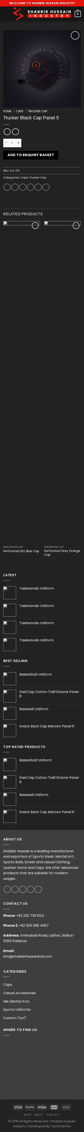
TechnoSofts (61, 1126)
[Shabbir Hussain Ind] (42, 14)
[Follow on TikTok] (22, 889)
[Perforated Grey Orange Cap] (62, 382)
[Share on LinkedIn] (46, 187)
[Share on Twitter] (22, 187)
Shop (27, 1115)
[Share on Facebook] (15, 187)
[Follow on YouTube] (38, 889)
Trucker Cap (37, 111)
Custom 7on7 (14, 1017)
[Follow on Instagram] (15, 889)
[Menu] (5, 14)
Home (7, 111)
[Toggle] (79, 984)
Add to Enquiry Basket (31, 154)
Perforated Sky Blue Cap (21, 551)
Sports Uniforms (17, 1009)
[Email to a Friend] (30, 187)
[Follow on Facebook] (7, 889)
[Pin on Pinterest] (38, 187)
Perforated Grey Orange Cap (62, 553)
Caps (19, 111)
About (39, 1115)
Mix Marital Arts (16, 1001)
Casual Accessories (19, 993)
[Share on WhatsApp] (7, 187)
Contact (53, 1115)
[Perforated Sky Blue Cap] (21, 382)
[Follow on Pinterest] (30, 889)
